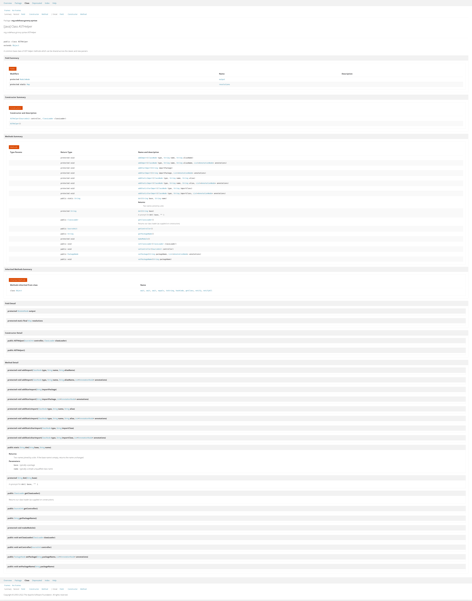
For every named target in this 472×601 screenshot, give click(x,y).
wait (142, 291)
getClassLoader (145, 220)
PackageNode (72, 254)
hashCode (180, 291)
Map (28, 84)
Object (16, 45)
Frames (7, 10)
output (222, 79)
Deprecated (37, 3)
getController (144, 229)
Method (45, 14)
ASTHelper (14, 119)
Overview (8, 3)
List (196, 163)
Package (18, 3)
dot (139, 198)
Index (47, 3)
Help (54, 3)
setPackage (143, 254)
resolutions (224, 84)
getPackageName (145, 234)
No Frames (16, 10)
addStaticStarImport (147, 188)
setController (144, 249)
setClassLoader (145, 244)
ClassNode (152, 158)
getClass (189, 291)
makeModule (143, 239)
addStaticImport (145, 178)
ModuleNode (25, 79)
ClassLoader (48, 119)
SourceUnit (25, 119)
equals (161, 291)
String (167, 158)
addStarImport (144, 168)
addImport (142, 158)
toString (170, 291)
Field (23, 14)
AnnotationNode (206, 163)
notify (198, 291)
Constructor (34, 14)
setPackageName (145, 259)
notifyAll (207, 291)
